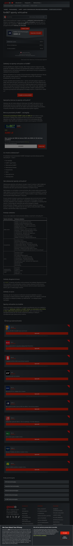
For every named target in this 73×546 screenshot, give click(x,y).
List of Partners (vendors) (39, 535)
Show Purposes (64, 537)
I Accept (65, 533)
